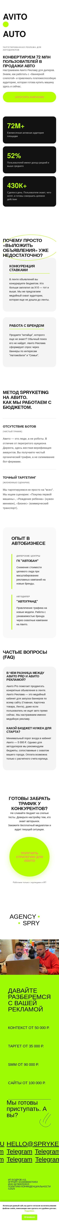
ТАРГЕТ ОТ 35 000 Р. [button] (26, 1046)
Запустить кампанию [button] (29, 97)
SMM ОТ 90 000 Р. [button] (23, 1064)
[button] (29, 857)
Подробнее (29, 1211)
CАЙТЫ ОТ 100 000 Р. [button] (26, 1083)
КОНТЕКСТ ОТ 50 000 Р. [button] (28, 1028)
